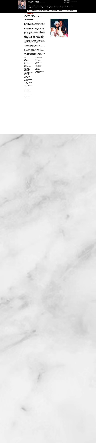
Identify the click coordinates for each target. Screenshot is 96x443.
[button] (59, 28)
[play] (71, 19)
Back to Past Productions (65, 14)
